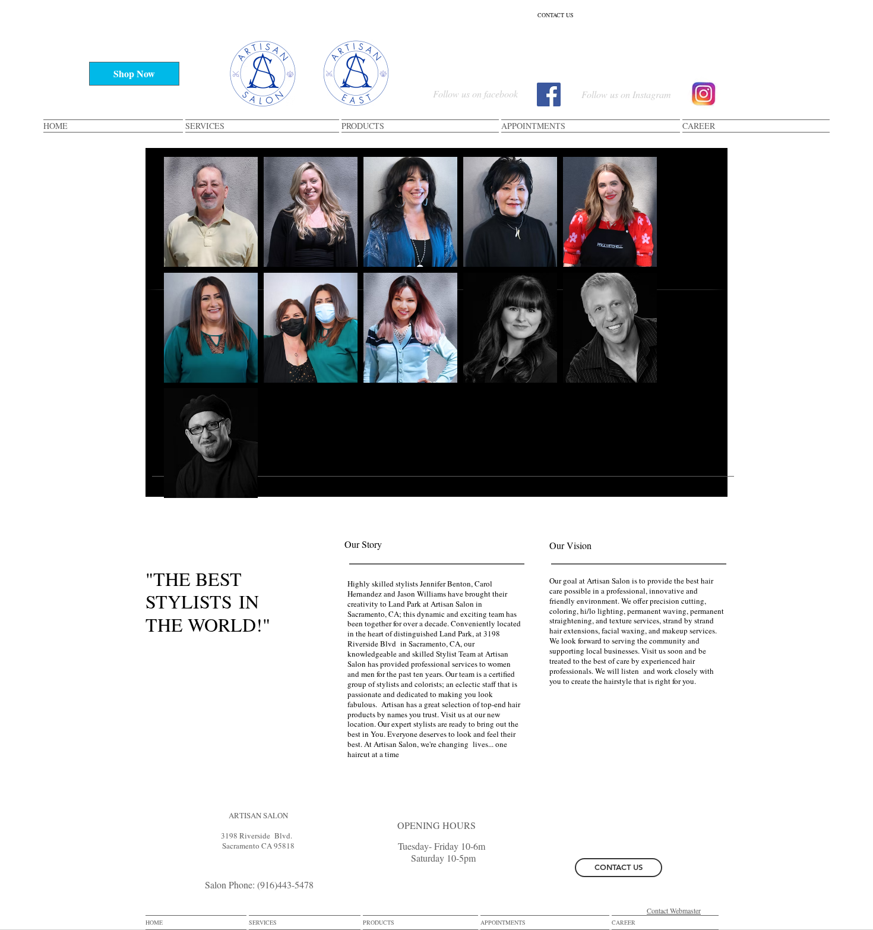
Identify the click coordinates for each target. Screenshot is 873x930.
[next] (635, 333)
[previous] (185, 333)
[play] (631, 487)
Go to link (485, 284)
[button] (211, 212)
